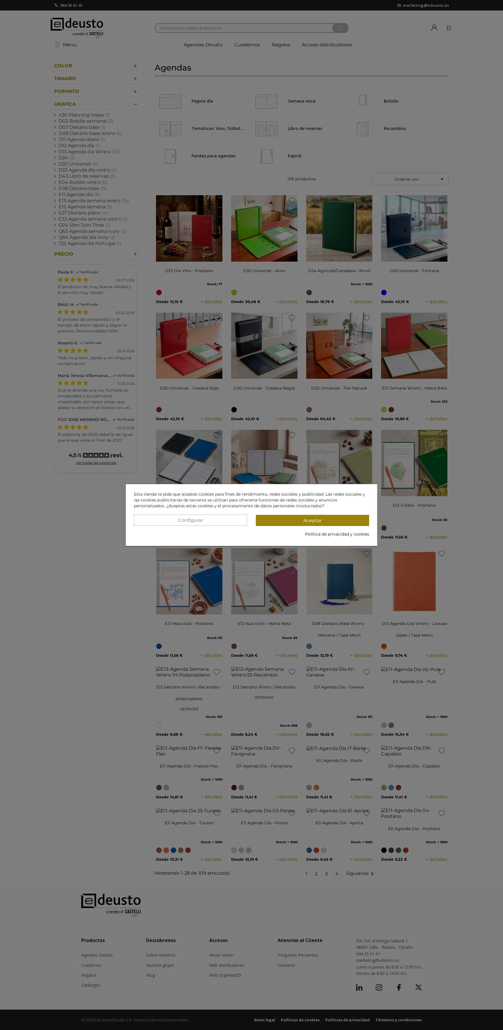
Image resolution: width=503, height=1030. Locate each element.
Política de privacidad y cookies (337, 534)
